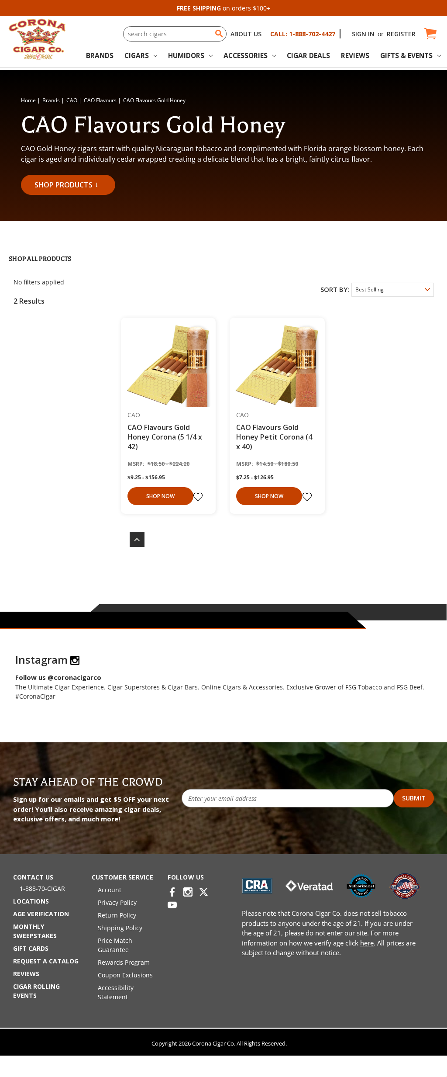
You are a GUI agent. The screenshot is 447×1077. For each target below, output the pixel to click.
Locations (31, 901)
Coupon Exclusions (125, 975)
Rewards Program (124, 962)
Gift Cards (30, 948)
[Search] (219, 34)
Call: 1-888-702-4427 (302, 34)
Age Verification (41, 914)
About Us (245, 34)
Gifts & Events (406, 55)
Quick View (165, 366)
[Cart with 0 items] (430, 34)
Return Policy (117, 915)
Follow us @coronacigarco (58, 677)
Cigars (136, 55)
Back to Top (132, 539)
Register (401, 34)
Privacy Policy (117, 902)
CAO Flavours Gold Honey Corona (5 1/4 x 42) (164, 436)
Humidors (186, 55)
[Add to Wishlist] (199, 497)
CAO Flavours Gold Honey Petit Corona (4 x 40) (274, 436)
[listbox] (392, 289)
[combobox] (175, 34)
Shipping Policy (120, 928)
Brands (99, 55)
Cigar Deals (308, 55)
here (367, 942)
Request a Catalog (46, 961)
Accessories (246, 55)
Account (109, 890)
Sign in (363, 34)
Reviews (355, 55)
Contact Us (33, 877)
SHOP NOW (160, 496)
